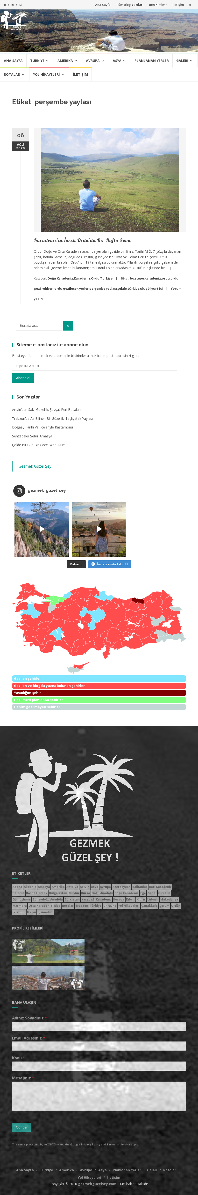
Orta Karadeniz (40, 906)
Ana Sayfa (103, 4)
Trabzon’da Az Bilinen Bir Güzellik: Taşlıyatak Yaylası (52, 418)
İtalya (31, 912)
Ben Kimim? (158, 4)
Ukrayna (109, 906)
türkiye (133, 288)
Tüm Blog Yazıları (129, 4)
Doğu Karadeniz (60, 278)
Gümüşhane (22, 899)
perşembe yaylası (103, 288)
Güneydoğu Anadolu (47, 899)
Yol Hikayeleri (46, 74)
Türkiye (37, 60)
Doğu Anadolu (102, 893)
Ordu (95, 278)
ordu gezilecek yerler (71, 288)
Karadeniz (82, 278)
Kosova (118, 899)
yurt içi (157, 288)
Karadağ (87, 899)
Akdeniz (30, 887)
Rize (57, 906)
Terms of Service (118, 1144)
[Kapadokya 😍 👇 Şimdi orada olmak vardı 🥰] (99, 529)
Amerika (65, 60)
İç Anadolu (46, 912)
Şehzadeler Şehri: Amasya (32, 436)
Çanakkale (149, 906)
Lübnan (153, 899)
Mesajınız (23, 1078)
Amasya (44, 887)
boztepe (137, 278)
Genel (152, 893)
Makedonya (169, 899)
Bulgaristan (58, 893)
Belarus (18, 893)
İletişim (178, 4)
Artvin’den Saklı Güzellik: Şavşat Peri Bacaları (46, 409)
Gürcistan (72, 899)
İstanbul (19, 912)
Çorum (164, 906)
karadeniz (153, 278)
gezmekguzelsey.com (97, 1183)
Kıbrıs (130, 899)
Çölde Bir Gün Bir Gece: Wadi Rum (38, 445)
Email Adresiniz (28, 1038)
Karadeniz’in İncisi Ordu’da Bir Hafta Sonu (82, 240)
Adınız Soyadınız (29, 1018)
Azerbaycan (122, 887)
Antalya (72, 887)
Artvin (84, 887)
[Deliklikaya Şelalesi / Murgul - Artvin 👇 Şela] (156, 529)
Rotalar (12, 74)
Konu (18, 1058)
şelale (122, 288)
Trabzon (81, 906)
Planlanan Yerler (151, 60)
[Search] (68, 326)
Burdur (74, 893)
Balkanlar (139, 887)
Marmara (20, 906)
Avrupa (93, 60)
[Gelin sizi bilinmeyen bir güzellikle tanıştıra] (41, 529)
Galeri (182, 60)
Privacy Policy (90, 1144)
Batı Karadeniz (160, 887)
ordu (166, 278)
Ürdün (176, 906)
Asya (117, 60)
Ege (143, 893)
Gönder (22, 1127)
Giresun (164, 893)
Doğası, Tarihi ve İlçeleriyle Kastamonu (42, 427)
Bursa (85, 893)
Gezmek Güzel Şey (35, 466)
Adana (17, 887)
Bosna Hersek (36, 893)
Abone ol (23, 378)
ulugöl (145, 288)
